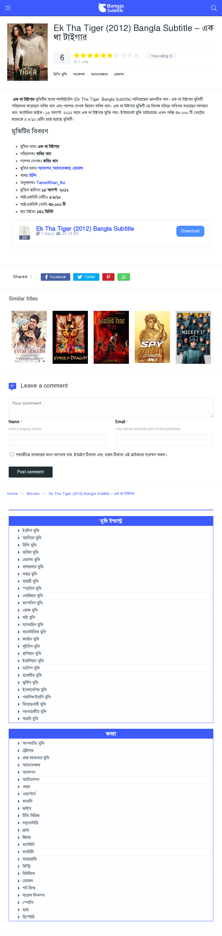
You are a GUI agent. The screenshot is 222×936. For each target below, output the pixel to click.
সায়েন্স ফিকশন (34, 895)
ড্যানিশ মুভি (31, 668)
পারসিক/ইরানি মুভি (37, 697)
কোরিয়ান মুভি (33, 595)
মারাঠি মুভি (31, 581)
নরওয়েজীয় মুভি (35, 711)
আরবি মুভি (30, 718)
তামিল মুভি (31, 552)
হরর (26, 909)
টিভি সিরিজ (31, 815)
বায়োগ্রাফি (30, 859)
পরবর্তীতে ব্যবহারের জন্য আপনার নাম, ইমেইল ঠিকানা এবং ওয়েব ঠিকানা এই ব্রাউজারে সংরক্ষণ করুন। (91, 454)
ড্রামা (26, 830)
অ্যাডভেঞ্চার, (62, 168)
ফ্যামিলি (28, 851)
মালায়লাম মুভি (33, 566)
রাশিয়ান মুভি (32, 653)
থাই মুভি (29, 617)
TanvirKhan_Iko (50, 182)
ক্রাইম (27, 808)
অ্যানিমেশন (31, 779)
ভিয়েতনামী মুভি (34, 704)
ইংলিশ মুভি (31, 530)
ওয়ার (26, 786)
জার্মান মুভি (31, 639)
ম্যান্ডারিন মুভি (33, 624)
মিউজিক (29, 873)
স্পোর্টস (28, 902)
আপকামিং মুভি (34, 743)
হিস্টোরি (28, 917)
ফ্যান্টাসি (28, 844)
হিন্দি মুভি (60, 74)
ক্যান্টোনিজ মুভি (34, 631)
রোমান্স (119, 74)
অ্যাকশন (79, 74)
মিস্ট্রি (27, 866)
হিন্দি (32, 175)
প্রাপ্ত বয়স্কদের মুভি (36, 757)
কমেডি (27, 801)
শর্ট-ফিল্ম (29, 888)
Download (190, 231)
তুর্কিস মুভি (30, 682)
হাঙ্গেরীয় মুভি (32, 675)
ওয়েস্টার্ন (29, 794)
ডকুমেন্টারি (30, 823)
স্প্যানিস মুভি (32, 588)
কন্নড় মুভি (30, 574)
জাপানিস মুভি (33, 603)
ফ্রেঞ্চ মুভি (30, 610)
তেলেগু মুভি (31, 559)
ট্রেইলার (28, 750)
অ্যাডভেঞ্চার (99, 74)
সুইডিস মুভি (31, 646)
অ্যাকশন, (45, 168)
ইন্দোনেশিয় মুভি (35, 689)
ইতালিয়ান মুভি (33, 660)
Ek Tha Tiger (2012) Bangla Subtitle (85, 228)
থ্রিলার (27, 837)
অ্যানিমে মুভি (32, 537)
